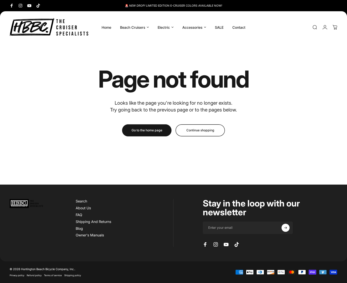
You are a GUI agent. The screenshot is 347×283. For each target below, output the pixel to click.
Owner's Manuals (90, 235)
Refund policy (34, 275)
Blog (79, 228)
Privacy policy (17, 275)
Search (81, 201)
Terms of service (53, 275)
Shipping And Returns (93, 222)
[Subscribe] (286, 228)
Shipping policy (72, 275)
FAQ (79, 215)
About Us (83, 208)
